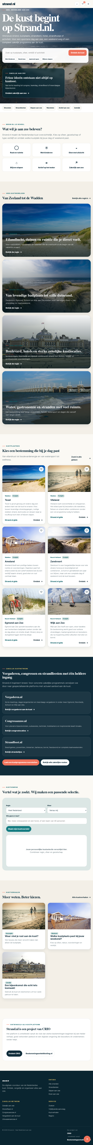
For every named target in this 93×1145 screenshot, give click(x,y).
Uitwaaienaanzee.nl (9, 1119)
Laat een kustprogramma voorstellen (20, 762)
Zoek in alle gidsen (76, 458)
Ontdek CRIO (14, 1053)
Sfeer (49, 805)
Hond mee (22, 59)
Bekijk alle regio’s (80, 198)
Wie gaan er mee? (12, 816)
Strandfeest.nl (7, 1109)
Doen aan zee (54, 1094)
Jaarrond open (34, 59)
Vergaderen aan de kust (11, 1116)
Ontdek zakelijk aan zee (16, 93)
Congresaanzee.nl (9, 1112)
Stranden (7, 108)
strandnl (8, 4)
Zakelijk (77, 108)
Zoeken (51, 1106)
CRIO (69, 1133)
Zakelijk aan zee (8, 1106)
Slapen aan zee (36, 108)
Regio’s (51, 1116)
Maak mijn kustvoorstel (18, 829)
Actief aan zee (64, 108)
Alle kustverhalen (80, 897)
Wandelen (50, 108)
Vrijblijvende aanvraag (57, 1109)
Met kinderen (10, 59)
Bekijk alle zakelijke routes (55, 762)
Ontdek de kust (77, 53)
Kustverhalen (54, 1112)
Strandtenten (21, 108)
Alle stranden (54, 1084)
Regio (8, 805)
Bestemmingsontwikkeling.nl (39, 1053)
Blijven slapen (48, 59)
